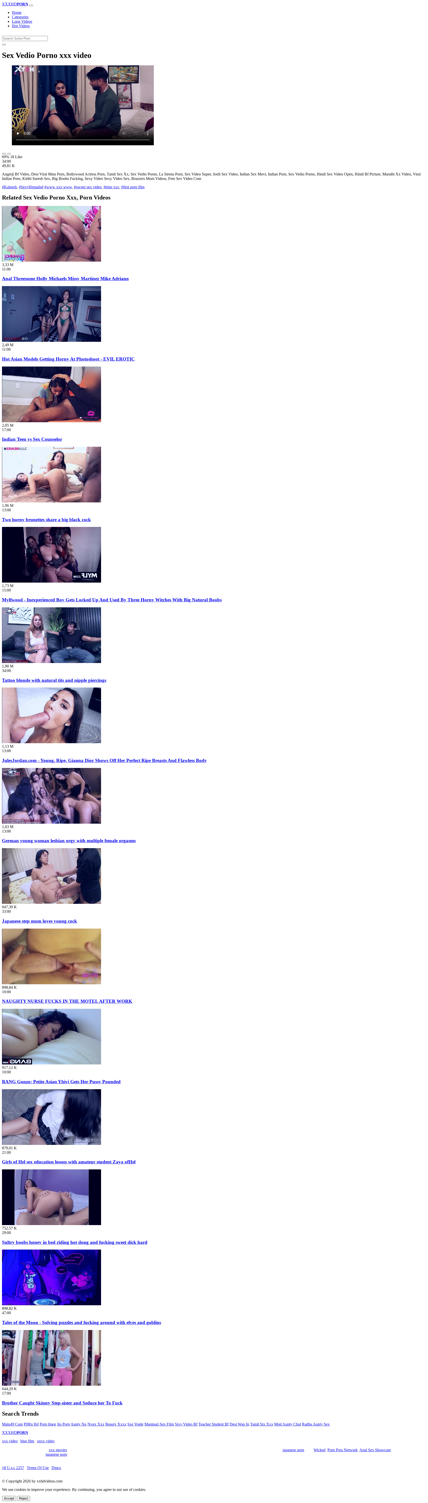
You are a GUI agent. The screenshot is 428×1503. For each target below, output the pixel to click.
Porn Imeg (48, 1424)
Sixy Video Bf (186, 1424)
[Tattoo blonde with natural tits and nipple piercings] (51, 662)
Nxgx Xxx (95, 1424)
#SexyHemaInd (31, 187)
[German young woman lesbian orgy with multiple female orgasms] (51, 822)
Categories (20, 17)
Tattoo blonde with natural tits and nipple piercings (54, 680)
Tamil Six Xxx (261, 1424)
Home (17, 12)
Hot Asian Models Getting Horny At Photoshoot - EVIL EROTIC (68, 359)
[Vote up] (4, 153)
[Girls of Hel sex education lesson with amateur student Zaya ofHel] (51, 1143)
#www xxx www (58, 187)
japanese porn (293, 1450)
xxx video (10, 1441)
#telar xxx (111, 187)
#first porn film (132, 187)
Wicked (319, 1450)
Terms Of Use (38, 1468)
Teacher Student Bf (213, 1424)
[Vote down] (9, 153)
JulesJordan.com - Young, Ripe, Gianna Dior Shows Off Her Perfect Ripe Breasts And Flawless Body (104, 760)
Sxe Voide (135, 1424)
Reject (23, 1498)
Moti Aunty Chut (287, 1424)
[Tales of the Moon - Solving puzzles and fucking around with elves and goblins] (51, 1304)
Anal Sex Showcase (375, 1450)
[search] (4, 44)
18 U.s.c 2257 (13, 1468)
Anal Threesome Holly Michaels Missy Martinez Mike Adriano (65, 278)
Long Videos (22, 21)
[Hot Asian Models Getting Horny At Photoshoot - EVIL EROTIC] (51, 340)
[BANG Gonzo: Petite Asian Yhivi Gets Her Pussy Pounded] (51, 1063)
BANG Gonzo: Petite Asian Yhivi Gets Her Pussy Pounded (61, 1081)
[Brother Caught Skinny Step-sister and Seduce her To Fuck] (51, 1384)
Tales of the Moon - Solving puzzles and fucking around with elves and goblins (81, 1322)
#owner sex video (88, 187)
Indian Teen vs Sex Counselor (32, 439)
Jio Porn (63, 1424)
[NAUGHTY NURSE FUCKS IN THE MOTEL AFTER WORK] (51, 983)
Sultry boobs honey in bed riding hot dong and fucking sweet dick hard (74, 1242)
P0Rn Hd (31, 1424)
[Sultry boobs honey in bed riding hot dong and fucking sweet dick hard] (51, 1224)
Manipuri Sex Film (159, 1424)
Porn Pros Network (342, 1450)
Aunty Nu (78, 1424)
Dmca (56, 1468)
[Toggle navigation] (31, 5)
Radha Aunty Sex (316, 1424)
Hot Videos (21, 26)
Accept (9, 1498)
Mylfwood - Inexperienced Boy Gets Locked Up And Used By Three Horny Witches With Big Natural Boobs (112, 599)
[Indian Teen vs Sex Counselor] (51, 421)
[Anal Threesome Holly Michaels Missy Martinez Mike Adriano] (51, 260)
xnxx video (45, 1441)
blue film (27, 1441)
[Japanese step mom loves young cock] (51, 902)
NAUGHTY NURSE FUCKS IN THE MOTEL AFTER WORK (67, 1001)
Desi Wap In (239, 1424)
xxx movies (58, 1450)
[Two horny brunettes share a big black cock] (51, 501)
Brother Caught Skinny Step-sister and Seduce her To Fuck (62, 1402)
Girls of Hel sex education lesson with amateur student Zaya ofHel (68, 1161)
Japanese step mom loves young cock (39, 921)
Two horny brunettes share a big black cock (46, 519)
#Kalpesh (9, 187)
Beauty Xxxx (115, 1424)
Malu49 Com (12, 1424)
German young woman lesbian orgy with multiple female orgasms (69, 840)
